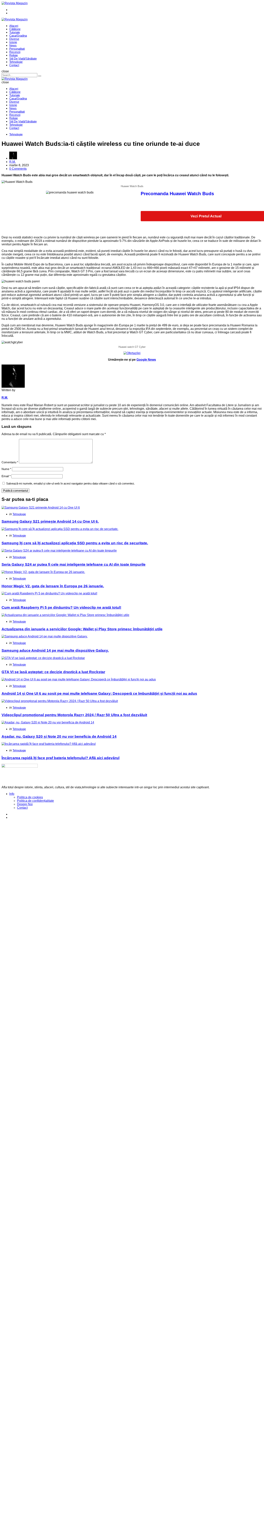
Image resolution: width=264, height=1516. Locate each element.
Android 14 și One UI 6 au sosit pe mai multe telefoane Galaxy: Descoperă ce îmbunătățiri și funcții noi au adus (99, 693)
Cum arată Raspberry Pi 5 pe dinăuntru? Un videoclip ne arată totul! (61, 607)
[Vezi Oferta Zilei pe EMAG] (132, 353)
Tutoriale (14, 32)
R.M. (12, 161)
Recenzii (14, 52)
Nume (6, 469)
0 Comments (18, 168)
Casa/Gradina (18, 35)
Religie (13, 55)
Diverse (14, 39)
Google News (146, 359)
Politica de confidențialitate (35, 800)
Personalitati (17, 48)
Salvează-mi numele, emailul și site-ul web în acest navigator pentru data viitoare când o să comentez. (70, 483)
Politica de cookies (30, 797)
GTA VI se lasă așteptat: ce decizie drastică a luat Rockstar (53, 672)
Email (6, 476)
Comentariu (10, 462)
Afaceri (13, 25)
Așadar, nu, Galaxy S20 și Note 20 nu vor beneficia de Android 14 (59, 736)
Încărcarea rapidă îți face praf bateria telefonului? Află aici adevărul (60, 758)
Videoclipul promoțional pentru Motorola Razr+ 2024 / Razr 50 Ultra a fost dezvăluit (74, 715)
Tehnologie (16, 61)
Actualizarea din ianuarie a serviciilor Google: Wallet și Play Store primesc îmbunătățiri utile (82, 629)
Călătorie (14, 29)
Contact (14, 65)
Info (11, 793)
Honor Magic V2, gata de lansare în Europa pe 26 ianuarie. (53, 586)
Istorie (13, 42)
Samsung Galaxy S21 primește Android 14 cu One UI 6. (50, 521)
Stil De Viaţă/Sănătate (23, 58)
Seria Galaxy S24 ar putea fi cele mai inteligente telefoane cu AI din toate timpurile (74, 564)
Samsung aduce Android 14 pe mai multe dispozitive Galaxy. (55, 650)
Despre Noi (25, 804)
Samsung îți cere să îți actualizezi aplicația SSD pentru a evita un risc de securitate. (75, 543)
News (13, 45)
